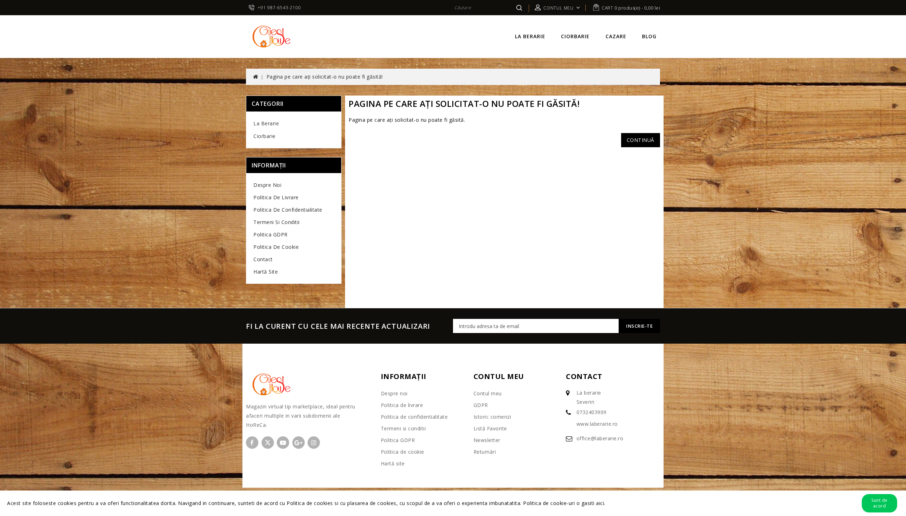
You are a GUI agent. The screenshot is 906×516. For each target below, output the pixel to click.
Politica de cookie (276, 246)
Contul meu (488, 393)
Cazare (616, 36)
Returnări (485, 451)
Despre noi (267, 185)
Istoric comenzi (492, 416)
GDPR (481, 405)
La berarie (530, 36)
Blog (649, 36)
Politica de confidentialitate (287, 209)
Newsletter (487, 440)
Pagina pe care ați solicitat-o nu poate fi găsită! (324, 76)
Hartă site (265, 271)
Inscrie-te (639, 326)
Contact (263, 259)
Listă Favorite (490, 428)
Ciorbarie (575, 36)
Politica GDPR (270, 234)
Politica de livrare (276, 197)
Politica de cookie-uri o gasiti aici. (564, 503)
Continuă (640, 140)
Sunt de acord (879, 503)
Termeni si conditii (276, 222)
